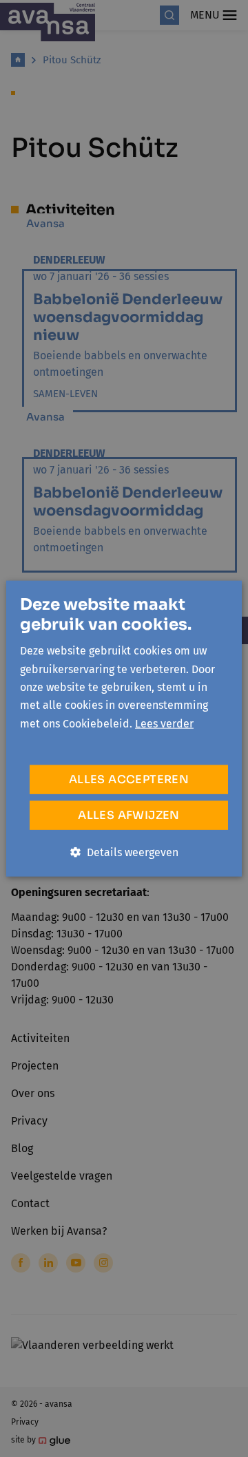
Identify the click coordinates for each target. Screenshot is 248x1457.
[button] (124, 853)
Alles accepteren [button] (129, 779)
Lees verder (164, 723)
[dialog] (124, 728)
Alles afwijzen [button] (129, 815)
